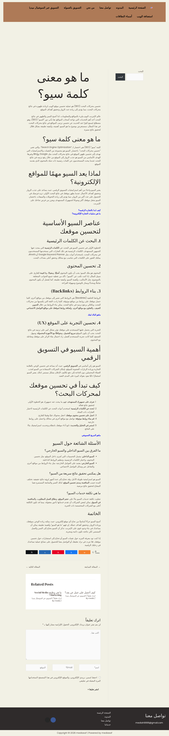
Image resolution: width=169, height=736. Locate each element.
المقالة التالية (33, 566)
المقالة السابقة (92, 566)
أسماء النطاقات (124, 16)
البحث (140, 71)
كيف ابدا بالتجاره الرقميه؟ (89, 210)
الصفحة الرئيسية (137, 7)
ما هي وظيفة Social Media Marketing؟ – (48, 594)
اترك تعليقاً (91, 596)
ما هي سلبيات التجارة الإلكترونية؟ (86, 213)
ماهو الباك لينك (94, 314)
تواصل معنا (105, 7)
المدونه (120, 7)
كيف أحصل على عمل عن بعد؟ (80, 592)
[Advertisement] (84, 41)
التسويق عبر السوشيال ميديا (44, 7)
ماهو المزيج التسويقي (91, 435)
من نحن (90, 7)
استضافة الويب (145, 16)
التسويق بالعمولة (72, 7)
